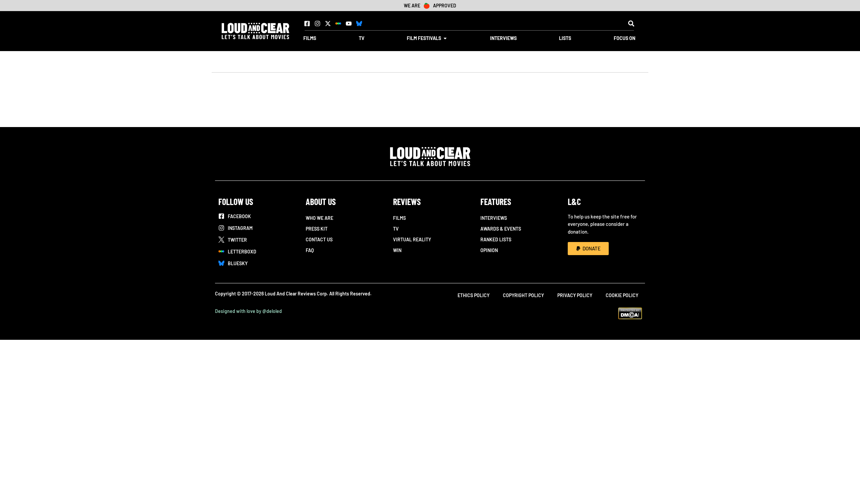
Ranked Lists (495, 239)
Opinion (489, 250)
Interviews (493, 218)
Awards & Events (500, 229)
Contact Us (319, 239)
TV (396, 229)
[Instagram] (317, 24)
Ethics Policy (473, 295)
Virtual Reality (412, 239)
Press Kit (317, 229)
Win (397, 250)
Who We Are (319, 218)
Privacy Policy (574, 295)
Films (399, 218)
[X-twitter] (328, 24)
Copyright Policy (523, 295)
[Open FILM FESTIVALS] (445, 38)
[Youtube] (349, 24)
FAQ (310, 250)
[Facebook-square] (307, 24)
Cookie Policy (622, 295)
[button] (631, 23)
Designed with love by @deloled (248, 311)
